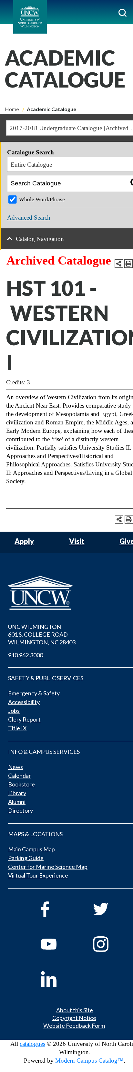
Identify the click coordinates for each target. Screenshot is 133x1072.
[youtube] (58, 944)
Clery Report (24, 719)
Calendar (19, 775)
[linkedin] (58, 979)
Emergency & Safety (34, 693)
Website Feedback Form (74, 1025)
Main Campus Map (31, 849)
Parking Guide (26, 857)
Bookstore (21, 784)
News (15, 766)
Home (12, 109)
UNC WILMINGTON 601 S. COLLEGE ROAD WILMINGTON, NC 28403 (42, 634)
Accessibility (24, 701)
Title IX (17, 728)
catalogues (32, 1043)
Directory (20, 810)
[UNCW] (30, 17)
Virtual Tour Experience (38, 875)
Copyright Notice (74, 1017)
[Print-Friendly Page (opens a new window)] (128, 263)
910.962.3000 (25, 655)
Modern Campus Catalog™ (89, 1060)
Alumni (17, 801)
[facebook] (58, 909)
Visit (77, 541)
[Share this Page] (119, 263)
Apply (24, 541)
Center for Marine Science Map (47, 866)
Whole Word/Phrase (42, 199)
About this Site (74, 1010)
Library (17, 792)
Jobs (14, 710)
